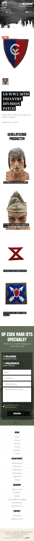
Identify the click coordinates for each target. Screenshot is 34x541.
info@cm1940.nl (17, 519)
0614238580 (17, 515)
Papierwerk (17, 476)
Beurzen (17, 443)
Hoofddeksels (17, 470)
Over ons (17, 440)
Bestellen (17, 493)
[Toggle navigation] (30, 12)
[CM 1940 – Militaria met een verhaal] (4, 5)
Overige (17, 480)
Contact (17, 453)
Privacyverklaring (17, 536)
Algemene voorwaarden (20, 534)
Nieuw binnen (17, 463)
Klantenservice (17, 506)
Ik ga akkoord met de (12, 406)
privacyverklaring (11, 407)
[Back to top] (30, 537)
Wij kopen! (17, 450)
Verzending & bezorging (17, 499)
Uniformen (17, 466)
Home (17, 437)
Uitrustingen (17, 473)
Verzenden (17, 413)
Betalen (17, 496)
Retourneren (17, 503)
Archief (17, 447)
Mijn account (17, 489)
